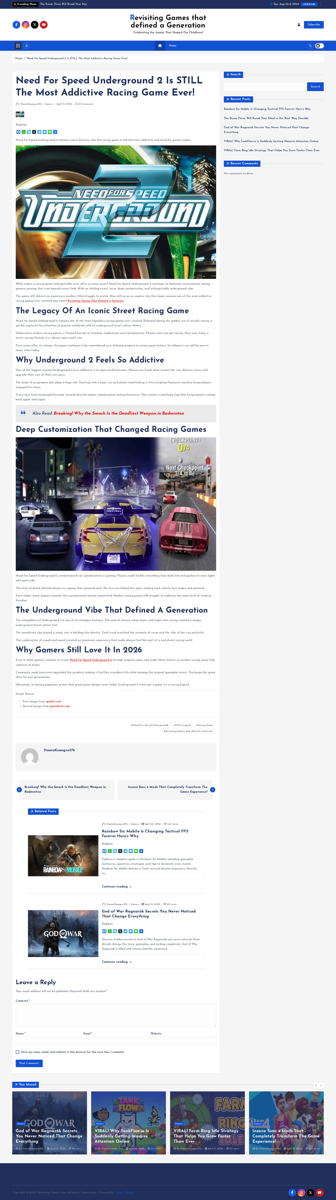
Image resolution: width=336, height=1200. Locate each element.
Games (48, 104)
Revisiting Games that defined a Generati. (189, 731)
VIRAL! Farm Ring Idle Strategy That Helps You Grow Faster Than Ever (272, 150)
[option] (49, 1122)
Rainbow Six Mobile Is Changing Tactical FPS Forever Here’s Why (267, 109)
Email (87, 1033)
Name (21, 1033)
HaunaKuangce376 (30, 104)
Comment (23, 1001)
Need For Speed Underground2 (150, 725)
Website (156, 1033)
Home (173, 45)
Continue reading (115, 886)
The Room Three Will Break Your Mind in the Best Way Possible (266, 118)
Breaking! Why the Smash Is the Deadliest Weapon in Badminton (119, 414)
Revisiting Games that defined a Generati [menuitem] (96, 301)
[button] (316, 1085)
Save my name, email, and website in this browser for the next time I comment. (73, 1052)
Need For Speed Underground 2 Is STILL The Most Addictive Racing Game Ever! (77, 58)
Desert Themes (125, 1192)
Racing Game (205, 725)
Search (235, 74)
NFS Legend (183, 725)
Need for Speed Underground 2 (91, 660)
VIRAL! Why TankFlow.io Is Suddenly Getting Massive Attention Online (271, 141)
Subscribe (314, 24)
